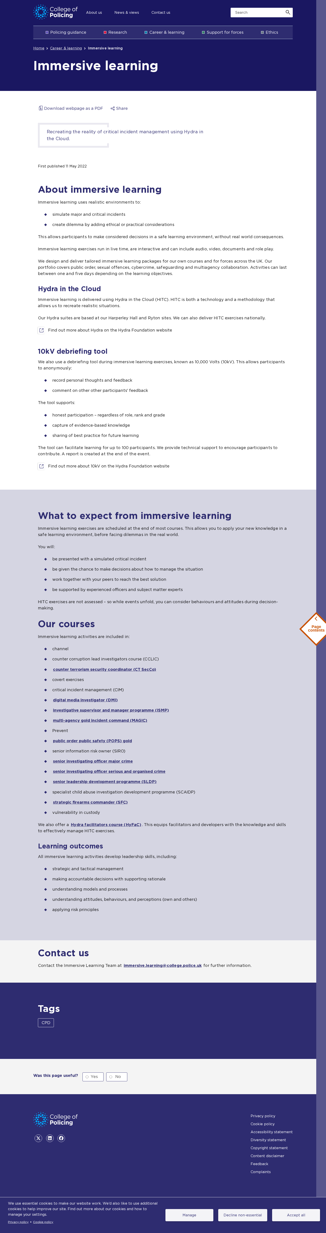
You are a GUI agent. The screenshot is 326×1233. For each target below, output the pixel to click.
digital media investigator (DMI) (85, 700)
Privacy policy (18, 1222)
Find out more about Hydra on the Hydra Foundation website (110, 330)
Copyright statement (269, 1148)
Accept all (296, 1215)
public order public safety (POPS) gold (92, 740)
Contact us (160, 12)
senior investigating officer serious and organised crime (109, 771)
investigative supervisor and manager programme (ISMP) (111, 710)
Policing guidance (68, 32)
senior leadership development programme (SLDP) (105, 781)
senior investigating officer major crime (93, 761)
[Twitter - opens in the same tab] (38, 1138)
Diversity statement (268, 1140)
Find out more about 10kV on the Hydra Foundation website (108, 466)
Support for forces (225, 32)
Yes (94, 1076)
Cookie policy (43, 1222)
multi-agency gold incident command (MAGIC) (100, 720)
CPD (45, 1022)
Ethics (272, 32)
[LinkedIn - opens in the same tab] (50, 1138)
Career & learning (167, 32)
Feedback (259, 1164)
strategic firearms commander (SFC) (90, 802)
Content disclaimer (267, 1156)
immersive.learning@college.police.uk (163, 965)
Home (38, 48)
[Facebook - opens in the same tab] (61, 1138)
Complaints (261, 1172)
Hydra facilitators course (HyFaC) (106, 824)
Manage (189, 1215)
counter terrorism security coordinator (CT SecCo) (104, 669)
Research (117, 32)
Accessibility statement (272, 1132)
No (118, 1076)
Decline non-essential (243, 1215)
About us (94, 12)
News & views (126, 12)
